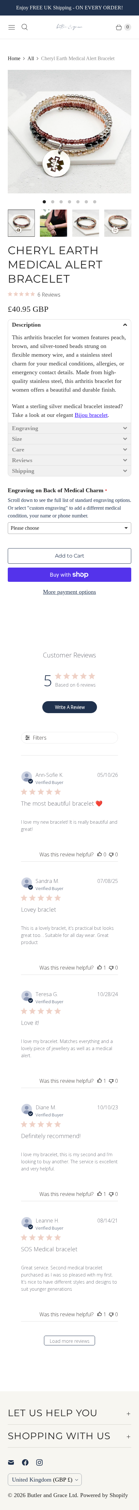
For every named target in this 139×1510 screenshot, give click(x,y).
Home (14, 58)
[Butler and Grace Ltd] (69, 27)
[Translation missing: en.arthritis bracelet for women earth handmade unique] (85, 223)
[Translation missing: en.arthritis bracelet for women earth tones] (53, 223)
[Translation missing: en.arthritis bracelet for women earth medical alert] (118, 223)
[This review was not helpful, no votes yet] (111, 854)
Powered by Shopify (104, 1495)
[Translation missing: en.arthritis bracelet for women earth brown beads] (21, 223)
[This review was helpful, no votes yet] (99, 854)
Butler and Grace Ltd (52, 1495)
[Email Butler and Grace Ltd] (15, 1462)
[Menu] (11, 27)
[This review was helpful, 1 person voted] (99, 967)
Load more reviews (70, 1341)
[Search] (24, 27)
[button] (69, 324)
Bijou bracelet (91, 415)
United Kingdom (42, 1479)
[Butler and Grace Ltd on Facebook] (29, 1462)
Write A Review (70, 707)
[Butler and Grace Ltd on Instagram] (43, 1462)
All (30, 58)
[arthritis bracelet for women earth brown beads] (69, 131)
